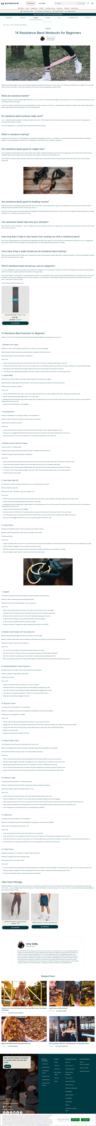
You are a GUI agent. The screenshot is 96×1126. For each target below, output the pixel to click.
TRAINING (48, 28)
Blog (8, 24)
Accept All (85, 1119)
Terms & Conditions (70, 1081)
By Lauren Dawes (61, 1010)
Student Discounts (85, 1071)
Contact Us (45, 1063)
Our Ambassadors (73, 17)
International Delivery (45, 1071)
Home (4, 24)
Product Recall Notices (45, 1084)
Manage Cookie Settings (63, 1119)
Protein (27, 8)
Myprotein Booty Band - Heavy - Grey (15, 314)
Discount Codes (84, 1067)
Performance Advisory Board (71, 1109)
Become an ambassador (71, 1088)
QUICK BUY (16, 323)
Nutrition (22, 17)
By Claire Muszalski (62, 1046)
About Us (67, 1062)
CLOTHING (41, 3)
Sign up (7, 1066)
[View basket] (92, 3)
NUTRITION (30, 3)
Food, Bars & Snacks (50, 8)
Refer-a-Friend (84, 1063)
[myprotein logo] (9, 3)
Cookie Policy (68, 1101)
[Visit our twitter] (17, 1112)
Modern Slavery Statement (69, 1073)
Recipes (48, 17)
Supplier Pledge (69, 1094)
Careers (67, 1105)
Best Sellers (21, 8)
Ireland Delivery (46, 1079)
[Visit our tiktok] (11, 1112)
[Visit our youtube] (14, 1112)
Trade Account (69, 1084)
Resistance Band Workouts (21, 24)
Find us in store (69, 1065)
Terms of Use (47, 1124)
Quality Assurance (69, 1069)
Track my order (45, 1076)
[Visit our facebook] (7, 1112)
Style (59, 17)
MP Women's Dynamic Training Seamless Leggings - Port (15, 922)
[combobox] (70, 3)
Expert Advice (74, 8)
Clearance (66, 8)
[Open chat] (21, 1112)
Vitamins (41, 8)
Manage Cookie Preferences (11, 1103)
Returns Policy (45, 1067)
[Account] (88, 3)
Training (35, 17)
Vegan (55, 1081)
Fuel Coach (82, 3)
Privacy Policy (68, 1078)
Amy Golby (32, 944)
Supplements (34, 8)
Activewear (57, 1069)
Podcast (88, 17)
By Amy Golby (51, 38)
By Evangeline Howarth (15, 1012)
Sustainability (68, 1091)
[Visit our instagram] (4, 1112)
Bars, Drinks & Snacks (57, 1073)
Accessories (60, 8)
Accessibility (68, 1098)
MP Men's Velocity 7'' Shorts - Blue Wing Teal (45, 922)
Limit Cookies (75, 1119)
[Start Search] (56, 3)
